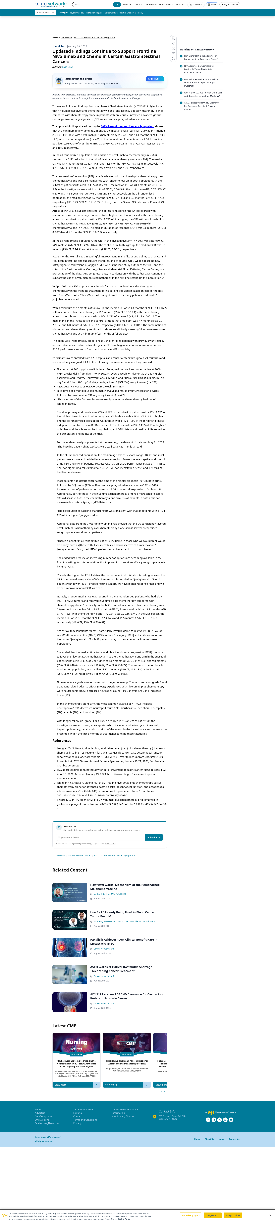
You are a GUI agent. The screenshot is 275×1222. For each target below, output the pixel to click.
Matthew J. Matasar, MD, (105, 921)
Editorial (77, 1112)
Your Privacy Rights (190, 1215)
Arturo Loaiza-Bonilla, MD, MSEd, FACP (136, 921)
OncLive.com (42, 1119)
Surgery (140, 13)
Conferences (151, 4)
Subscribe (152, 837)
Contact (77, 1116)
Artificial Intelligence (94, 13)
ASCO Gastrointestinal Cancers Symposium (114, 855)
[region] (137, 1215)
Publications (165, 4)
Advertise (40, 1112)
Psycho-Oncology (77, 13)
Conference (66, 37)
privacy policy (110, 843)
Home (55, 37)
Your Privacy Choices (123, 1116)
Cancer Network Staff (104, 948)
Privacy (77, 1123)
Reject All (212, 1215)
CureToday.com (43, 1116)
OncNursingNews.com (47, 1123)
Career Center (110, 13)
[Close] (270, 1215)
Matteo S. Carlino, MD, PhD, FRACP (110, 894)
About (38, 1109)
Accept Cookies (233, 1215)
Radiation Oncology (126, 13)
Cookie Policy (124, 1219)
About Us (209, 1139)
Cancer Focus (43, 12)
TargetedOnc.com (83, 1109)
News (125, 4)
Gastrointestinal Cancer (79, 855)
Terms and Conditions (85, 1119)
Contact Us (234, 1139)
